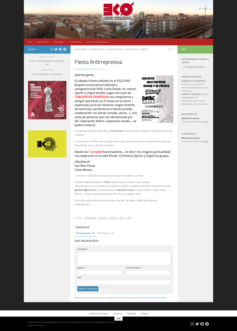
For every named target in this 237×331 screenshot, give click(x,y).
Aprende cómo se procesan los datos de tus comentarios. (140, 297)
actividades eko (90, 218)
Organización (42, 42)
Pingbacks (107, 233)
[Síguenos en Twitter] (56, 49)
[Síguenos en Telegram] (64, 49)
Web (79, 277)
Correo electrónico (134, 268)
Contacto (117, 313)
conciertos (112, 218)
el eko (129, 218)
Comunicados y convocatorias (106, 49)
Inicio (30, 42)
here (206, 121)
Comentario (82, 249)
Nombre (81, 268)
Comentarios (86, 233)
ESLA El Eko (84, 69)
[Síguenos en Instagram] (51, 49)
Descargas (58, 42)
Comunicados (75, 42)
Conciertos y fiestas (136, 49)
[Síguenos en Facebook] (60, 49)
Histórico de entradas (98, 313)
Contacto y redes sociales (96, 42)
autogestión (102, 218)
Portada (144, 313)
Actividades (81, 49)
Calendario (131, 313)
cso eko (121, 218)
